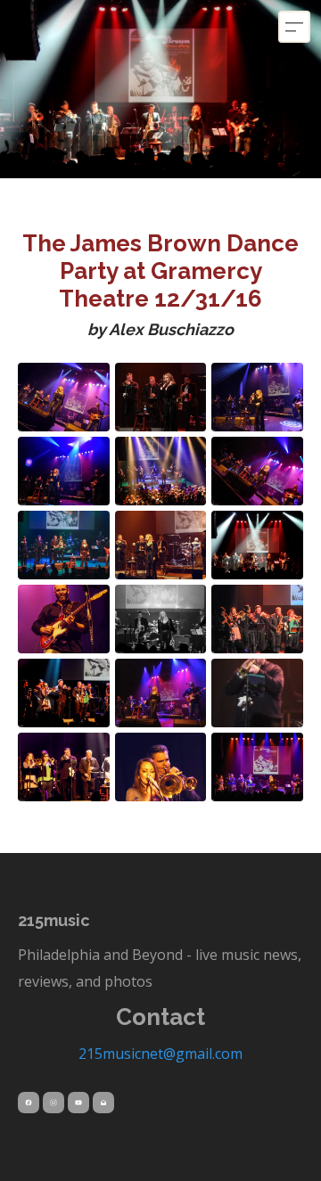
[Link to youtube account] (78, 1102)
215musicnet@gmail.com (160, 1053)
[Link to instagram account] (53, 1102)
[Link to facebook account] (28, 1102)
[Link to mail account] (103, 1102)
